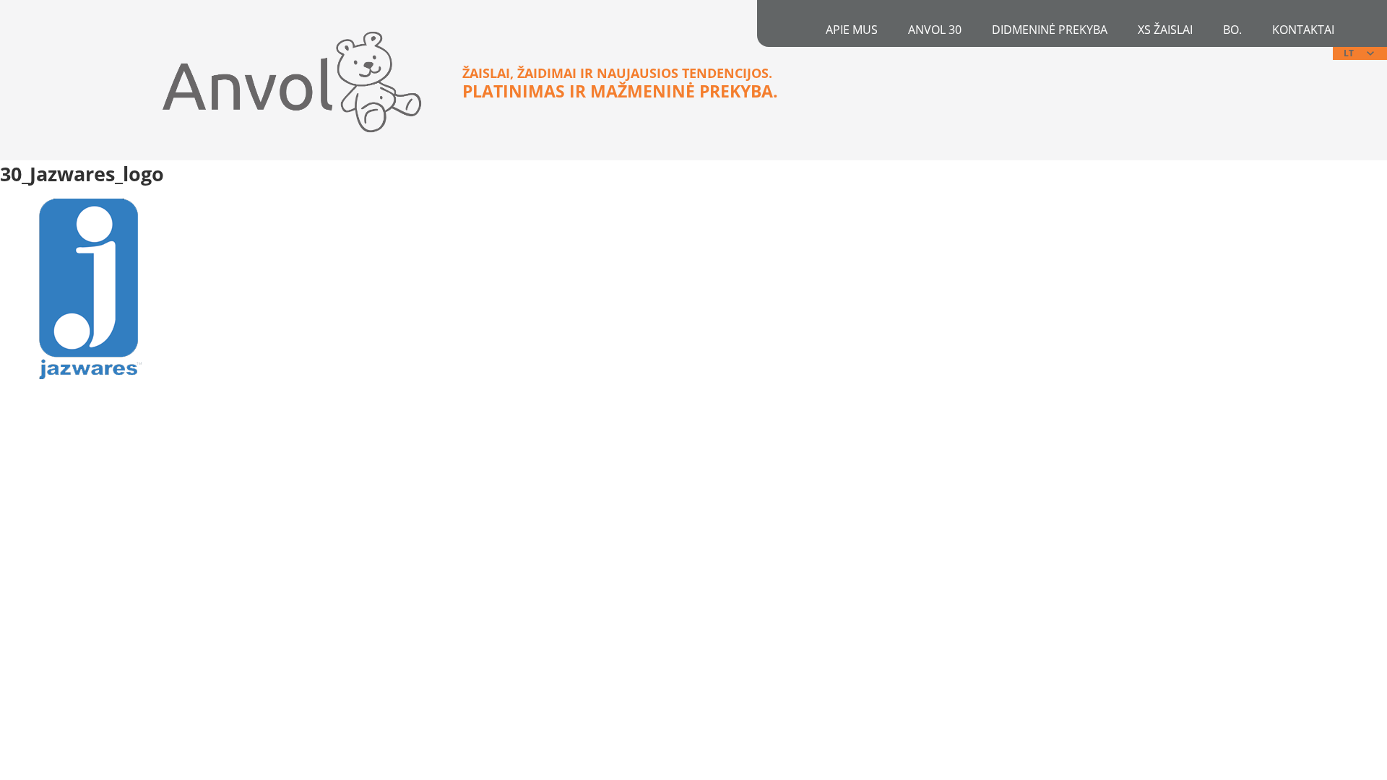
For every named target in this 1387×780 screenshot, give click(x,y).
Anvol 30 (935, 30)
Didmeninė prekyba (1049, 30)
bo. (1232, 30)
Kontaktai (1303, 30)
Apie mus (852, 30)
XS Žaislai (1165, 30)
